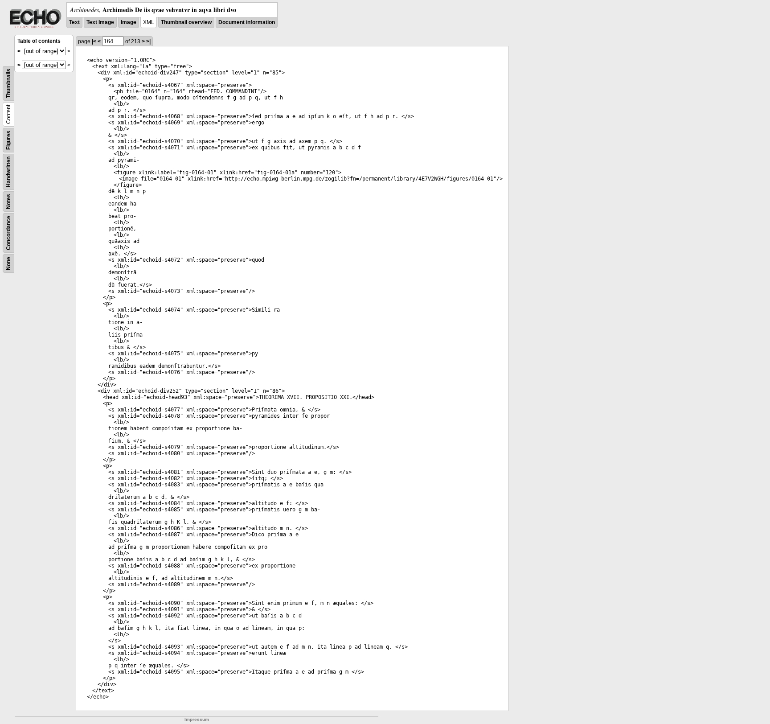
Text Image (100, 22)
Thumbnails (8, 83)
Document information (246, 22)
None (8, 263)
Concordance (8, 233)
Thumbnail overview (186, 22)
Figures (8, 140)
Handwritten (8, 171)
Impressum (196, 719)
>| (148, 41)
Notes (8, 201)
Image (128, 22)
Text (74, 22)
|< (94, 41)
